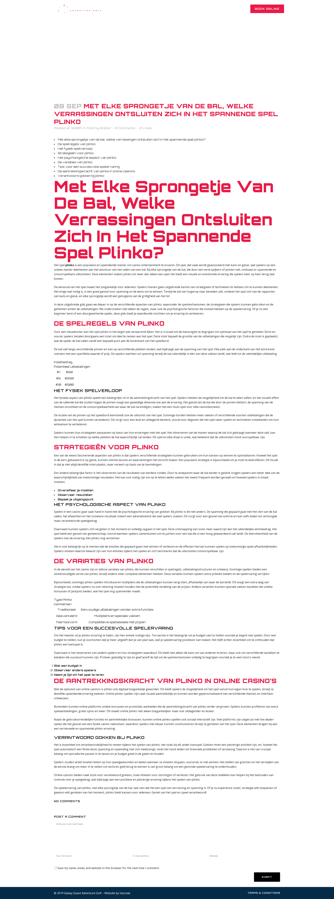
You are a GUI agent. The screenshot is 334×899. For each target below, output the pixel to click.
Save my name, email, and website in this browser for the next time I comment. (108, 868)
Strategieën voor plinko (76, 153)
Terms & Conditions (264, 893)
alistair (105, 128)
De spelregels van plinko (77, 144)
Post (90, 128)
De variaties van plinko (75, 162)
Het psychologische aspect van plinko (87, 157)
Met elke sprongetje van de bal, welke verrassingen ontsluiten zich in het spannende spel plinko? (131, 139)
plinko (157, 304)
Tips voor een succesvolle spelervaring (89, 166)
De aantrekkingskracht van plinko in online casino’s (96, 171)
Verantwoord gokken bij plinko (81, 175)
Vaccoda (125, 893)
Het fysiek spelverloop (75, 148)
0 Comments (125, 128)
